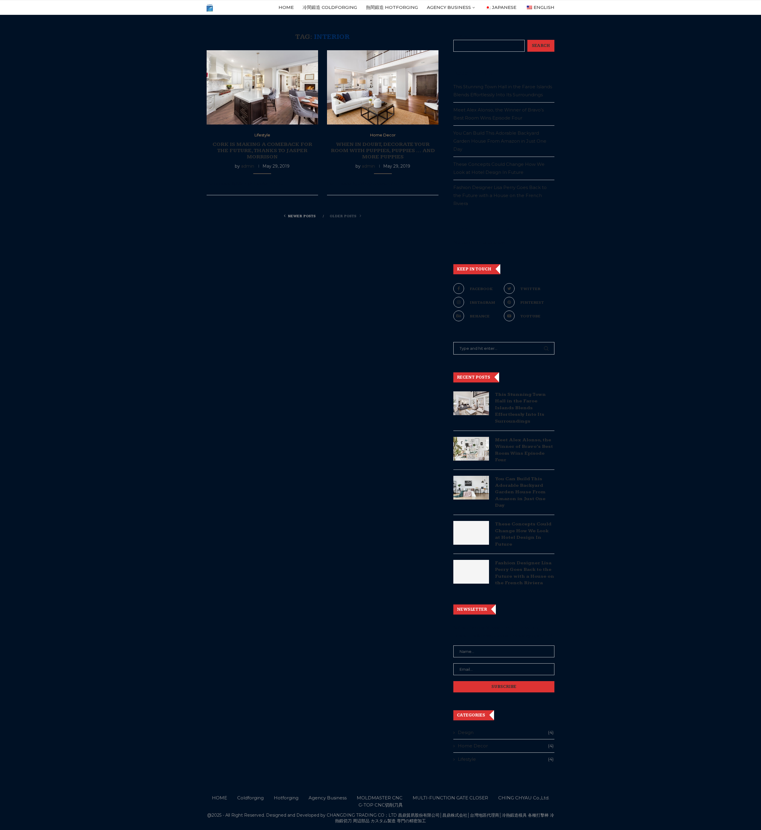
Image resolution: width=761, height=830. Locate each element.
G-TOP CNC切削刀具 (381, 805)
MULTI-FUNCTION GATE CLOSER (450, 798)
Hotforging (286, 798)
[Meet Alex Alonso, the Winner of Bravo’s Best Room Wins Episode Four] (471, 449)
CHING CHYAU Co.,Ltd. (523, 798)
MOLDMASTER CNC (379, 798)
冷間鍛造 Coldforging (330, 7)
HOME (286, 7)
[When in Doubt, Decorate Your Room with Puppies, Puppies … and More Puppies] (382, 87)
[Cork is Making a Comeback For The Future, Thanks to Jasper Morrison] (262, 87)
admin (247, 166)
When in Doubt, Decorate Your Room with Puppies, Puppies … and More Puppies (383, 150)
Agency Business (449, 7)
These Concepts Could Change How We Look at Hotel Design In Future (523, 534)
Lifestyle (506, 759)
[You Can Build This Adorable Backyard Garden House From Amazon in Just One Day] (471, 488)
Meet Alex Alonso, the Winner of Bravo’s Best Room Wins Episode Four (524, 450)
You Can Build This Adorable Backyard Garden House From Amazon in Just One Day (499, 141)
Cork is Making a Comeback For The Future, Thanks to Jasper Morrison (262, 150)
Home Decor (506, 746)
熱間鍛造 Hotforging (392, 7)
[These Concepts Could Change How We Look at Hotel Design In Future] (471, 533)
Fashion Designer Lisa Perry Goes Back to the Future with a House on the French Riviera (500, 195)
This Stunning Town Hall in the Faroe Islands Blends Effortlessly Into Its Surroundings (520, 408)
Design (506, 732)
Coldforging (250, 798)
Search (461, 35)
